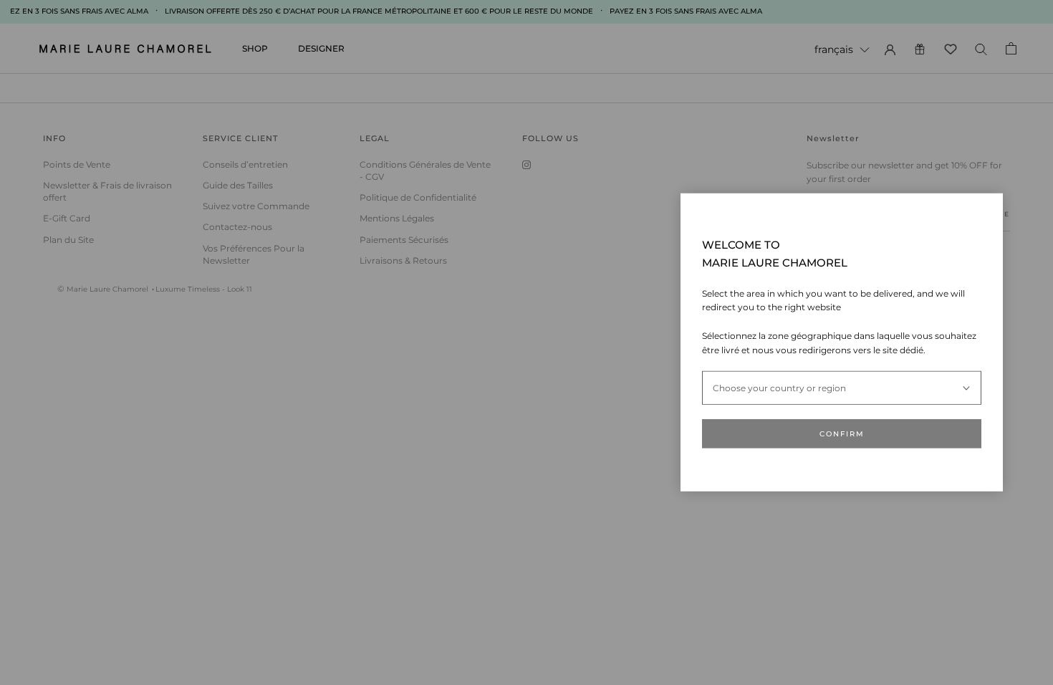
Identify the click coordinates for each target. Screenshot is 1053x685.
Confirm (842, 434)
